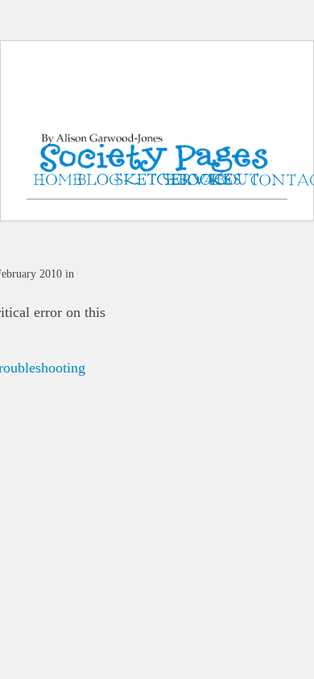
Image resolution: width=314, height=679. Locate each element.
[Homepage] (157, 136)
